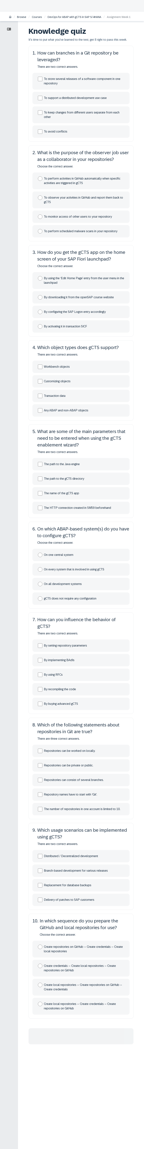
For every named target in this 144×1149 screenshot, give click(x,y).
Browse (21, 16)
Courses (37, 16)
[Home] (10, 17)
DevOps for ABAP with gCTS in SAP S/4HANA (74, 16)
